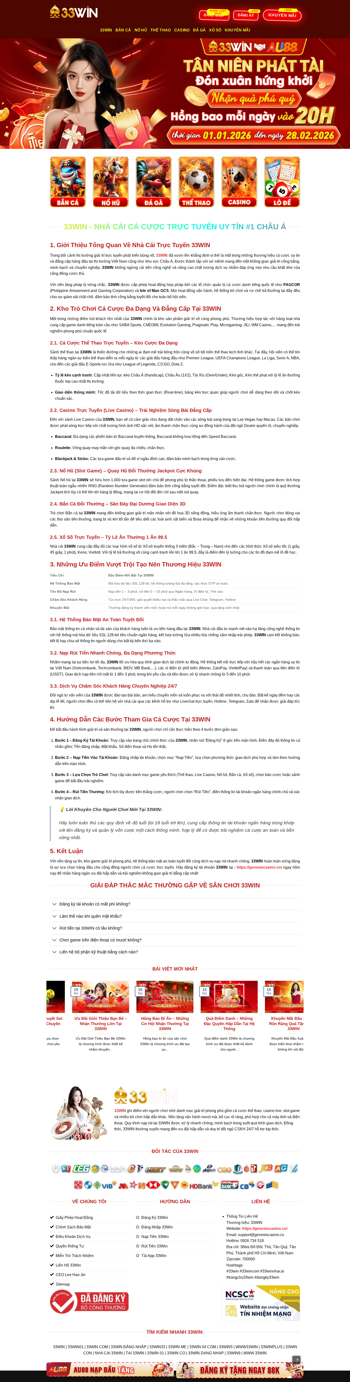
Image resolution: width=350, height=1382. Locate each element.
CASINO (182, 30)
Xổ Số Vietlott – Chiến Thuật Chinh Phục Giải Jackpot (65, 1023)
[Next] (301, 1022)
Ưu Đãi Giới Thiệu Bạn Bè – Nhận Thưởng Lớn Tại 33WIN (258, 1023)
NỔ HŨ (141, 30)
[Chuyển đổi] (54, 905)
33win (106, 30)
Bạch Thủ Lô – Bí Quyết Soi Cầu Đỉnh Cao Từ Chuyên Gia (194, 1023)
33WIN (120, 1111)
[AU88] (110, 1369)
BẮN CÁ (123, 30)
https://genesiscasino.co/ (259, 867)
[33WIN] (74, 11)
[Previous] (49, 1022)
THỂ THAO (160, 30)
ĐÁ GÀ (199, 30)
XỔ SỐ (215, 30)
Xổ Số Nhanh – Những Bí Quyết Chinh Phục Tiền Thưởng (129, 1023)
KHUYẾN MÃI (237, 30)
